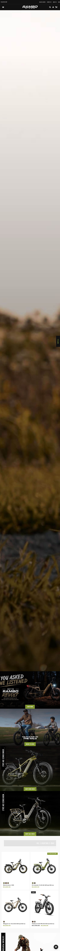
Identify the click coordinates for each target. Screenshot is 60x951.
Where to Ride (30, 744)
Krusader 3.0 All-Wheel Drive (43, 885)
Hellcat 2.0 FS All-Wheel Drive (43, 923)
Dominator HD (8, 885)
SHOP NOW (30, 706)
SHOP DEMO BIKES (30, 789)
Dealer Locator (42, 2)
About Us (55, 2)
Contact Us (49, 2)
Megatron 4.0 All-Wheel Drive (14, 923)
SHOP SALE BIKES (30, 834)
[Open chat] (56, 947)
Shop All (58, 341)
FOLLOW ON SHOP (4, 2)
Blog (59, 2)
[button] (3, 7)
